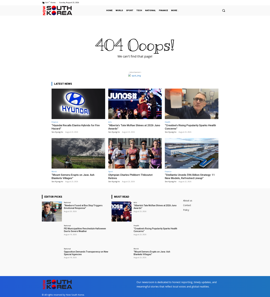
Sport (110, 171)
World (54, 171)
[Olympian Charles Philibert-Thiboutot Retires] (135, 153)
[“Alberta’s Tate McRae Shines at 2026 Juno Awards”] (135, 104)
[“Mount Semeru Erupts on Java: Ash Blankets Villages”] (78, 153)
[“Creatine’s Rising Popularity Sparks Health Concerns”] (191, 104)
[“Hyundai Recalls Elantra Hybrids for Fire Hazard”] (78, 104)
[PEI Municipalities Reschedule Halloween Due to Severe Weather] (52, 235)
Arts (110, 122)
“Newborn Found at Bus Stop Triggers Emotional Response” (83, 206)
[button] (223, 10)
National (67, 202)
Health (167, 122)
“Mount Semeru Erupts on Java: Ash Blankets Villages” (73, 176)
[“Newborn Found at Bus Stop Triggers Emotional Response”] (52, 212)
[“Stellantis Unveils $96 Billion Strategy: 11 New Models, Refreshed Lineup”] (191, 153)
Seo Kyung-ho (57, 132)
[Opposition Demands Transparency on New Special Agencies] (52, 258)
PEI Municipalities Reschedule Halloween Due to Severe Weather (85, 229)
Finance (55, 122)
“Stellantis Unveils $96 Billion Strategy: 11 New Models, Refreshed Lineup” (190, 176)
